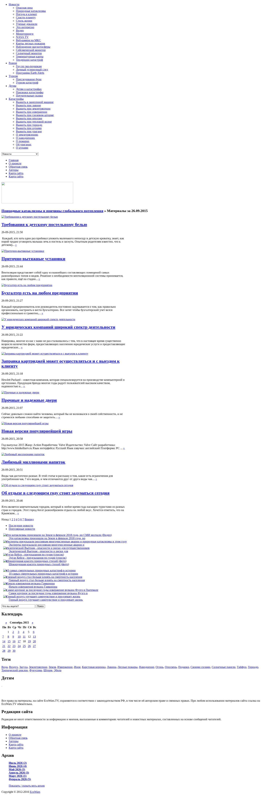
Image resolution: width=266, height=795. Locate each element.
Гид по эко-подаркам (29, 66)
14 (3, 641)
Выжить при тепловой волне (34, 121)
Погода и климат (26, 14)
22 (9, 646)
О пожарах (22, 141)
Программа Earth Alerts (30, 72)
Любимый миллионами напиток (33, 462)
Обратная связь (18, 166)
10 (19, 636)
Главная (13, 160)
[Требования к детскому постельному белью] (29, 216)
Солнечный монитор (29, 53)
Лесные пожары (128, 667)
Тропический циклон (14, 670)
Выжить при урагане (29, 131)
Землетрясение (38, 667)
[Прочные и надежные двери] (20, 392)
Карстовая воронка (93, 667)
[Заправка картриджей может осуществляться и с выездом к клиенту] (44, 353)
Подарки (183, 667)
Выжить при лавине (28, 105)
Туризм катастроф (27, 82)
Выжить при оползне (29, 118)
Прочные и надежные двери (29, 400)
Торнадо (253, 667)
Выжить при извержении (31, 111)
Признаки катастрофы (29, 92)
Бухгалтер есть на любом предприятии (39, 293)
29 (9, 650)
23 (13, 646)
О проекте (15, 163)
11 (24, 636)
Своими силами (200, 667)
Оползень (171, 667)
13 (34, 636)
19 (29, 641)
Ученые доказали (26, 24)
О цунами (22, 147)
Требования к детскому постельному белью (44, 224)
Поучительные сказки (29, 95)
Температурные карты (29, 56)
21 (3, 646)
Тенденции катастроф (29, 59)
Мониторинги (24, 33)
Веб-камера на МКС (28, 40)
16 (13, 641)
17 (19, 641)
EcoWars (35, 791)
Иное (77, 667)
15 (9, 641)
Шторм (47, 670)
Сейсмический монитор (31, 50)
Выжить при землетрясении (33, 108)
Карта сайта (16, 173)
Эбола (57, 670)
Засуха (23, 667)
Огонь (159, 667)
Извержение (65, 667)
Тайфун (241, 667)
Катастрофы (16, 98)
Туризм (13, 76)
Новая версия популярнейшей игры (36, 431)
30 (13, 650)
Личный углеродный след (32, 69)
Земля (52, 667)
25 (24, 646)
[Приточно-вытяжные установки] (22, 251)
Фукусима (35, 670)
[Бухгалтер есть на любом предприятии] (26, 285)
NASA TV (22, 37)
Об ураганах (23, 144)
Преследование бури (28, 79)
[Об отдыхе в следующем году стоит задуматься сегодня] (37, 485)
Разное (13, 63)
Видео (20, 30)
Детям (12, 85)
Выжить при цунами (29, 128)
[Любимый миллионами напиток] (23, 454)
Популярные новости (22, 528)
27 (34, 646)
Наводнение (146, 667)
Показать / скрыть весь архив (27, 785)
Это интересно (25, 27)
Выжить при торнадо (29, 124)
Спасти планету (26, 17)
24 (19, 646)
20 (34, 641)
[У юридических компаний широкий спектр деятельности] (38, 319)
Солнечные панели (223, 667)
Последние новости (21, 525)
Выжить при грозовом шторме (35, 115)
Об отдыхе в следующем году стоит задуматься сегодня (55, 493)
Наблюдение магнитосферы (33, 46)
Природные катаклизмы (31, 10)
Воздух (13, 667)
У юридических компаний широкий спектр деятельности (58, 327)
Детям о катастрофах (29, 89)
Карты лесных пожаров (30, 43)
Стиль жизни (24, 20)
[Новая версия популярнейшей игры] (24, 423)
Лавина (111, 667)
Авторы (13, 169)
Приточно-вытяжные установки (33, 258)
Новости (14, 4)
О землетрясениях (27, 134)
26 (29, 646)
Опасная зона (24, 7)
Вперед (29, 519)
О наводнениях (25, 137)
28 (3, 650)
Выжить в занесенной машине (35, 102)
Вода (4, 667)
